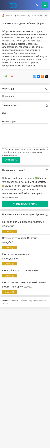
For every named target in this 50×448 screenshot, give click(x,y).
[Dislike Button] (10, 76)
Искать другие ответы (25, 204)
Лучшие (8, 16)
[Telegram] (34, 76)
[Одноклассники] (42, 76)
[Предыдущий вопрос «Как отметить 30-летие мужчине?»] (41, 15)
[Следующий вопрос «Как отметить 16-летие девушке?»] (46, 15)
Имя (4, 113)
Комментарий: (9, 121)
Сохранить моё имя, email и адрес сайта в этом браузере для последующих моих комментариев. (25, 152)
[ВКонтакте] (38, 76)
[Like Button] (5, 76)
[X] (46, 76)
